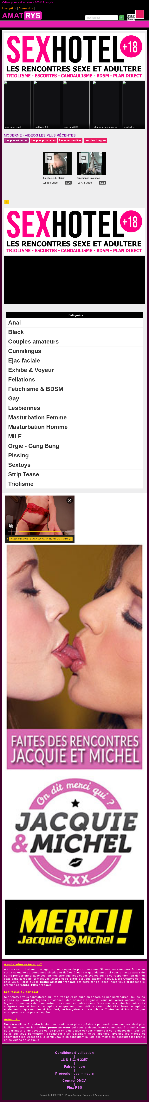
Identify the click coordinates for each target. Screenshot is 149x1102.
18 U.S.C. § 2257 (74, 1059)
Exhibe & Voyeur (31, 370)
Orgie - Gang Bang (33, 446)
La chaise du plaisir (54, 178)
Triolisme (21, 484)
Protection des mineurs (74, 1073)
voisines (71, 978)
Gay (13, 398)
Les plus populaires (43, 140)
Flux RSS (74, 1087)
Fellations (21, 379)
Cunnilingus (24, 351)
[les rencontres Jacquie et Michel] (74, 898)
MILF (15, 436)
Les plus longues (95, 140)
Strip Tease (23, 474)
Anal (14, 322)
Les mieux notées (70, 140)
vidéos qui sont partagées (25, 1000)
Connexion (26, 8)
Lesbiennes (24, 408)
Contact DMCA (74, 1080)
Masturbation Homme (38, 427)
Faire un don (74, 1066)
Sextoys (19, 465)
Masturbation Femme (37, 417)
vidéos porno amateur (53, 1027)
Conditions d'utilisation (74, 1052)
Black (16, 332)
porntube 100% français (34, 984)
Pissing (18, 455)
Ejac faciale (24, 360)
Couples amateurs (33, 341)
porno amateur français (58, 981)
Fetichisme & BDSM (35, 389)
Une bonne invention (88, 178)
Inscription (9, 8)
